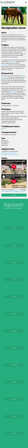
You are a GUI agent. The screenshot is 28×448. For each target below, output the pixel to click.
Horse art (14, 348)
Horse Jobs (14, 399)
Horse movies (14, 365)
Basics (14, 245)
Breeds (14, 195)
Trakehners (13, 61)
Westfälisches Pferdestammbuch (10, 154)
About (14, 416)
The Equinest (21, 191)
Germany (17, 189)
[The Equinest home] (14, 206)
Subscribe (14, 433)
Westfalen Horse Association (9, 153)
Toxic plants (14, 331)
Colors (14, 296)
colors (4, 128)
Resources (14, 314)
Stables (14, 382)
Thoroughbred (5, 65)
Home (14, 228)
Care (14, 279)
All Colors (3, 191)
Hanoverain (13, 91)
